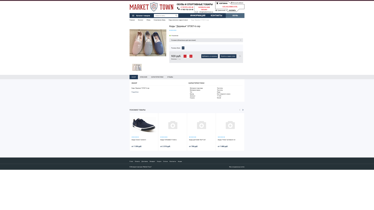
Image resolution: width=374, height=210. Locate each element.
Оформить (232, 10)
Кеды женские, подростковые (178, 20)
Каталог (140, 20)
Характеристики (157, 77)
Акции (180, 161)
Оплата (137, 161)
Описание (143, 77)
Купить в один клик (228, 56)
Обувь (235, 15)
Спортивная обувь (159, 20)
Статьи (165, 161)
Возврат (152, 161)
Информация (197, 15)
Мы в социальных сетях (236, 167)
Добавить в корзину (209, 56)
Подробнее (134, 92)
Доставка (145, 161)
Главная (132, 20)
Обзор (133, 77)
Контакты (216, 15)
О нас (131, 161)
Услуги (159, 161)
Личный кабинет (238, 3)
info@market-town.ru (206, 12)
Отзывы (170, 77)
